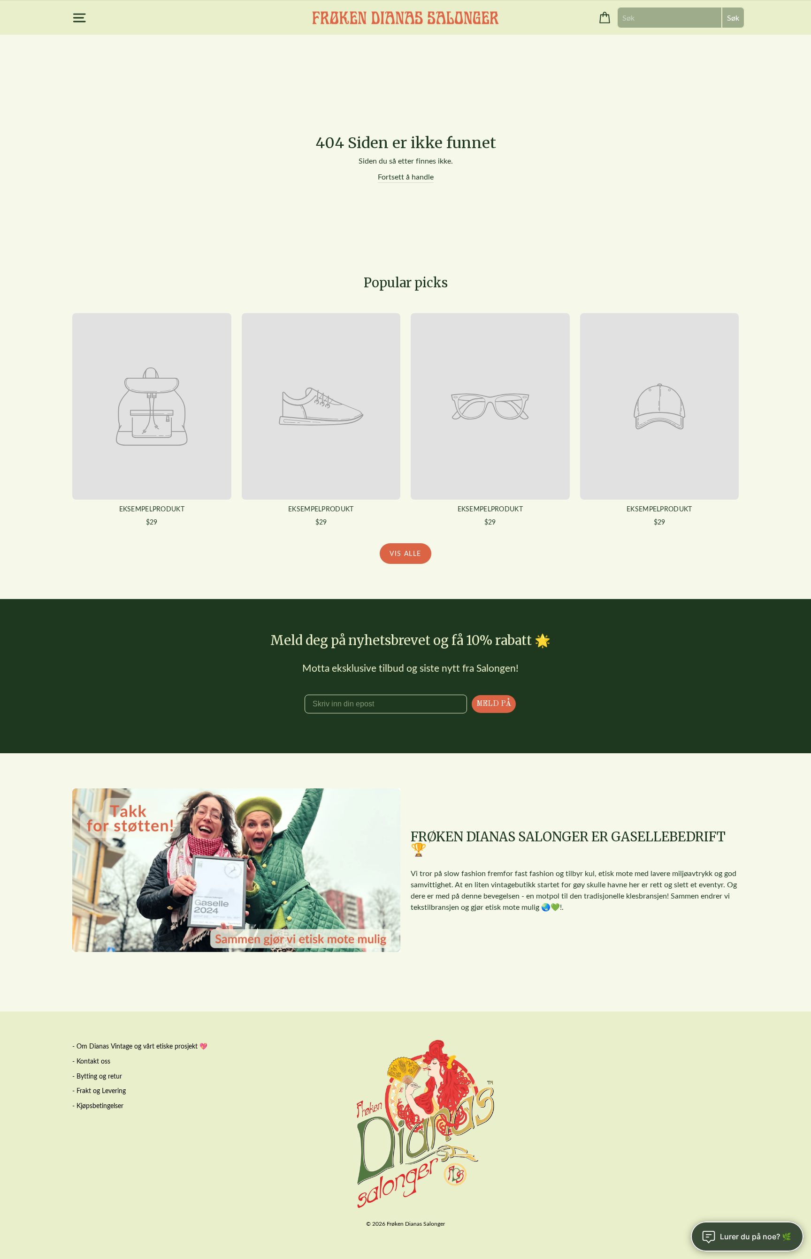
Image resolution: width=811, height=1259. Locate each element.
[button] (405, 560)
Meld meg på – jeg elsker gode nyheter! (405, 743)
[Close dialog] (613, 501)
